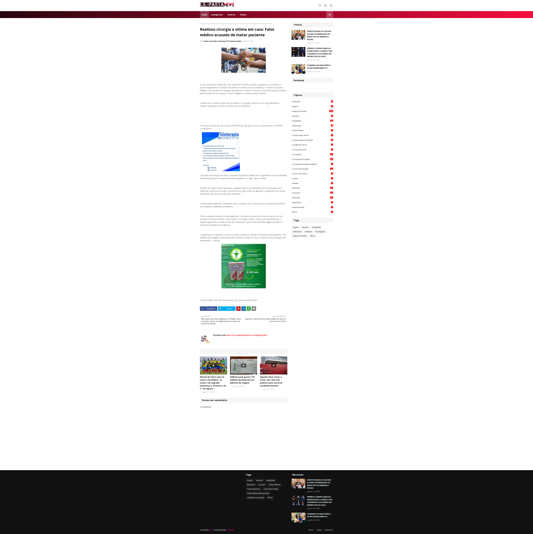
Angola (312, 106)
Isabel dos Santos (300, 236)
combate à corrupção (255, 497)
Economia (312, 193)
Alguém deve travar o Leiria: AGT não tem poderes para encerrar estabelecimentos (271, 381)
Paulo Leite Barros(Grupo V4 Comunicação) (222, 41)
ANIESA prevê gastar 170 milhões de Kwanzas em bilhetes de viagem (242, 380)
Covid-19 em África (312, 173)
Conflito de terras (312, 145)
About (319, 530)
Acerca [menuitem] (231, 14)
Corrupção (312, 154)
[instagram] (331, 5)
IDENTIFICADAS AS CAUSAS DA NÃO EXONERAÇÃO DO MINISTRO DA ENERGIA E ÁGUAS (319, 35)
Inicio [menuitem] (204, 14)
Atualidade (312, 121)
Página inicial (205, 23)
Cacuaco (262, 484)
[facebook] (320, 5)
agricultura (312, 202)
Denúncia (312, 188)
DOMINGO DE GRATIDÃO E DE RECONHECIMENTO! (319, 66)
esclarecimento (312, 207)
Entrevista (312, 197)
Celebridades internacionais (258, 493)
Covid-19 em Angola (312, 169)
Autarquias (312, 125)
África (312, 212)
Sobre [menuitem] (243, 14)
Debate (312, 183)
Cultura (312, 178)
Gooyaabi (230, 530)
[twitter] (325, 5)
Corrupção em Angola (312, 159)
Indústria (308, 231)
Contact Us (329, 530)
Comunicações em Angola (312, 140)
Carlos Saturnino (253, 489)
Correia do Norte (312, 149)
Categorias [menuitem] (216, 14)
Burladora (251, 484)
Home (311, 530)
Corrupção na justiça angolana (312, 164)
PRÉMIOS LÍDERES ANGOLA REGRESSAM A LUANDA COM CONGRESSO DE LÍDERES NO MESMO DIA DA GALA (319, 52)
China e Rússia (312, 130)
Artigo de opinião (312, 111)
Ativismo (312, 116)
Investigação (320, 231)
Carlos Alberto (274, 484)
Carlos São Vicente (271, 489)
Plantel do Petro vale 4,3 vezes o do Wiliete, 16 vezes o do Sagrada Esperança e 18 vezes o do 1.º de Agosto (213, 383)
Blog (211, 530)
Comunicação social (312, 135)
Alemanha (312, 101)
